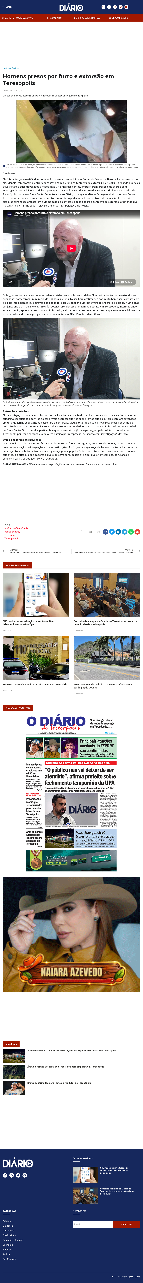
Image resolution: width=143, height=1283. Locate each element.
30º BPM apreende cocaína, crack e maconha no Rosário (35, 684)
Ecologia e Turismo (13, 1240)
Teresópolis (10, 535)
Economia (8, 1244)
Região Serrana (11, 531)
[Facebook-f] (109, 7)
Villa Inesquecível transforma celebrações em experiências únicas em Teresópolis (71, 1050)
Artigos (7, 1221)
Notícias (7, 68)
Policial (15, 68)
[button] (103, 7)
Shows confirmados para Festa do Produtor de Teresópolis (59, 1083)
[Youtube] (126, 7)
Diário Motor (9, 1235)
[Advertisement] (71, 43)
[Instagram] (115, 7)
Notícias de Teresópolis (16, 528)
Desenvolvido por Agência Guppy (126, 1276)
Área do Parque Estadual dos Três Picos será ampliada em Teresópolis (65, 1066)
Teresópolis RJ (11, 538)
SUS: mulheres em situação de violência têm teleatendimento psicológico (28, 623)
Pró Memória (9, 1259)
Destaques (8, 1230)
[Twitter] (121, 7)
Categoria (8, 1225)
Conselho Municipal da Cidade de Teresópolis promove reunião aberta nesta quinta (105, 623)
